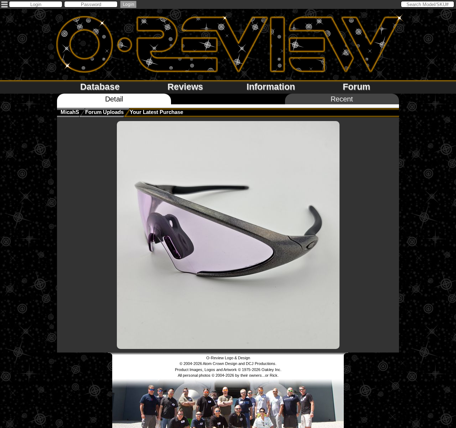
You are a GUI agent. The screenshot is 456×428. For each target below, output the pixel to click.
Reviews (185, 87)
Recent (342, 99)
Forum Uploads (104, 112)
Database (100, 87)
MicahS (70, 112)
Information (271, 87)
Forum (356, 87)
